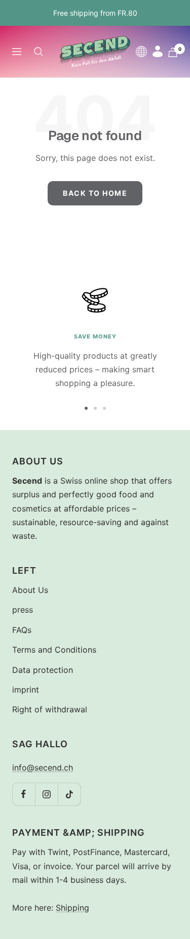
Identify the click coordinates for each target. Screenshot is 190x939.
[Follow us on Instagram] (46, 794)
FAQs (21, 630)
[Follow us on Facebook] (23, 794)
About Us (30, 590)
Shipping (72, 908)
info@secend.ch (42, 767)
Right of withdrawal (49, 709)
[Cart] (173, 52)
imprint (25, 690)
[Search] (38, 51)
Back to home (95, 193)
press (22, 610)
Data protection (42, 670)
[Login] (158, 51)
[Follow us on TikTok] (69, 794)
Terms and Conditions (54, 650)
